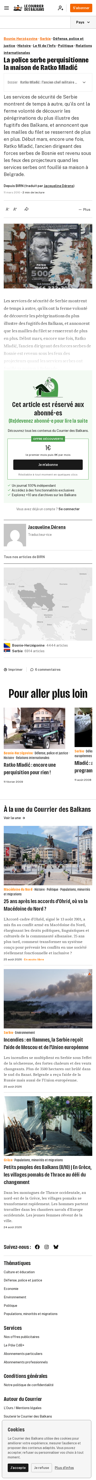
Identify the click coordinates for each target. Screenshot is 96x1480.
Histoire (24, 46)
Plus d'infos (64, 1468)
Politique (65, 46)
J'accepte (18, 1468)
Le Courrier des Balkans (34, 8)
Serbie (45, 39)
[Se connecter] (62, 8)
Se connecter (69, 509)
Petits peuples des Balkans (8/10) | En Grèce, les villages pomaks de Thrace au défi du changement (47, 1174)
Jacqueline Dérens (58, 186)
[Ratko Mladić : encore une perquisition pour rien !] (34, 728)
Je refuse (41, 1468)
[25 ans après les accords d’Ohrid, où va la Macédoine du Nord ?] (48, 855)
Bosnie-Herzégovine (21, 39)
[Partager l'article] (26, 209)
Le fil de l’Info (44, 46)
